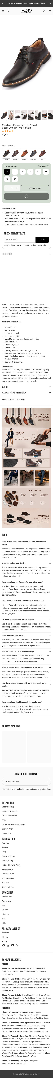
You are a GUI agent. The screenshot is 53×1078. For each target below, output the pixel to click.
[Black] (6, 153)
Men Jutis (29, 982)
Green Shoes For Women (18, 1045)
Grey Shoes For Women (26, 1039)
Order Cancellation (9, 816)
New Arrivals (7, 897)
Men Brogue (41, 979)
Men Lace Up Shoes (17, 982)
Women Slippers (38, 1028)
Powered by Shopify (33, 1074)
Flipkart (5, 941)
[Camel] (24, 153)
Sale (3, 919)
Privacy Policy (7, 861)
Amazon (5, 933)
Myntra (5, 937)
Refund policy (7, 869)
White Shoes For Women (19, 1042)
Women (5, 910)
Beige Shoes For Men (17, 1001)
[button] (8, 131)
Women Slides (25, 1028)
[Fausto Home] (26, 11)
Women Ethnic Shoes (15, 1015)
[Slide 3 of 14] (17, 115)
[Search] (8, 11)
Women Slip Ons (8, 1031)
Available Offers (9, 208)
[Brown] (15, 153)
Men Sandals (7, 987)
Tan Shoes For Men (34, 1001)
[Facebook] (3, 945)
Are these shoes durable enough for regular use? (22, 702)
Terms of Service (8, 878)
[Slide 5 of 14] (31, 115)
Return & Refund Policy (11, 865)
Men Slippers (18, 987)
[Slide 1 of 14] (4, 115)
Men (4, 905)
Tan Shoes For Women (37, 1045)
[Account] (44, 11)
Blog (4, 852)
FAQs (4, 820)
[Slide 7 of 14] (44, 115)
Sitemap (5, 883)
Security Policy (8, 874)
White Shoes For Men (33, 998)
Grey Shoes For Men (17, 998)
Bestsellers (6, 901)
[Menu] (3, 11)
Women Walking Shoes (39, 1031)
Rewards (5, 843)
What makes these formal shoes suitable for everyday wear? (24, 543)
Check (42, 240)
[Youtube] (12, 945)
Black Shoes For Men (30, 995)
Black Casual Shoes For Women (24, 1056)
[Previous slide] (3, 3)
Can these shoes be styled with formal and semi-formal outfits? (24, 684)
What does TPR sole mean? (13, 636)
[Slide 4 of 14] (24, 115)
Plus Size (5, 914)
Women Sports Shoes (20, 1018)
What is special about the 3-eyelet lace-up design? (22, 667)
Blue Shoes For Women (18, 1050)
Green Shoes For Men (39, 1004)
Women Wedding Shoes (39, 1018)
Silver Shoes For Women (27, 1047)
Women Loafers (28, 1026)
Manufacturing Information (14, 392)
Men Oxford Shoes (42, 985)
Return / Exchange (9, 811)
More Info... (42, 245)
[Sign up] (47, 781)
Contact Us (6, 833)
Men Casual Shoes (33, 968)
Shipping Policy (8, 887)
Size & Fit (5, 386)
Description (7, 254)
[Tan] (42, 153)
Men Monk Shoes (28, 985)
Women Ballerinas (36, 1023)
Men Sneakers (39, 987)
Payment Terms (8, 856)
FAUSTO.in (22, 1074)
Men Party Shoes (35, 971)
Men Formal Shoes (20, 971)
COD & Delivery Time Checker (13, 825)
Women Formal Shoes (33, 1015)
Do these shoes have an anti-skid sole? (18, 620)
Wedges (22, 1064)
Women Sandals (12, 1028)
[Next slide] (50, 3)
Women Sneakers (22, 1031)
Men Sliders (29, 987)
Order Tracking (8, 807)
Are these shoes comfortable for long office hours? (22, 582)
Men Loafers (39, 982)
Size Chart (42, 166)
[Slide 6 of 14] (38, 115)
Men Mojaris (16, 985)
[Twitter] (17, 945)
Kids (4, 923)
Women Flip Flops (15, 1026)
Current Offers (8, 829)
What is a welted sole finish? (13, 563)
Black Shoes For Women (34, 1036)
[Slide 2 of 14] (11, 115)
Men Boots (31, 979)
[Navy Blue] (33, 153)
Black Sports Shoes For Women (21, 1053)
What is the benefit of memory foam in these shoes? (23, 601)
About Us (5, 847)
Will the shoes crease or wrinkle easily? (18, 651)
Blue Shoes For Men (22, 1004)
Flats (31, 1061)
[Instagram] (8, 945)
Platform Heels (13, 1064)
